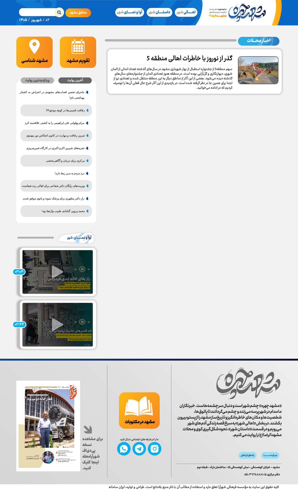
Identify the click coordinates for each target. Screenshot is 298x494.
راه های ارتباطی (247, 455)
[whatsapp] (124, 449)
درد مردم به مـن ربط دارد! (69, 173)
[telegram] (139, 449)
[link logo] (229, 383)
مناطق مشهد (78, 13)
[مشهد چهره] (240, 13)
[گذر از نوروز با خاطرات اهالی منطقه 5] (258, 68)
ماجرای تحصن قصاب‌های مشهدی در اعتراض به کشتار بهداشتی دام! (54, 94)
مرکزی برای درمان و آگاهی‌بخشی (65, 160)
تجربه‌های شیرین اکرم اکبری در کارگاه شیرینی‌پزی (55, 148)
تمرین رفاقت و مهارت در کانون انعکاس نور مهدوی (55, 135)
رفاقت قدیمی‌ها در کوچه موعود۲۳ (65, 110)
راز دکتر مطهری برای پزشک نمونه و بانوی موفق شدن (54, 198)
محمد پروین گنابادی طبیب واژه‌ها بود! (63, 211)
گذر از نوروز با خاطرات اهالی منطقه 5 (189, 59)
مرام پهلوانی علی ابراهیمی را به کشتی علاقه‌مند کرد (54, 123)
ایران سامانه (117, 487)
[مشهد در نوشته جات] (139, 410)
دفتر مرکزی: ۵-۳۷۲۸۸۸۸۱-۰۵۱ (262, 474)
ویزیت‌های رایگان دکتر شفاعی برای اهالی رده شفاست (54, 186)
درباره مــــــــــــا (270, 455)
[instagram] (154, 449)
